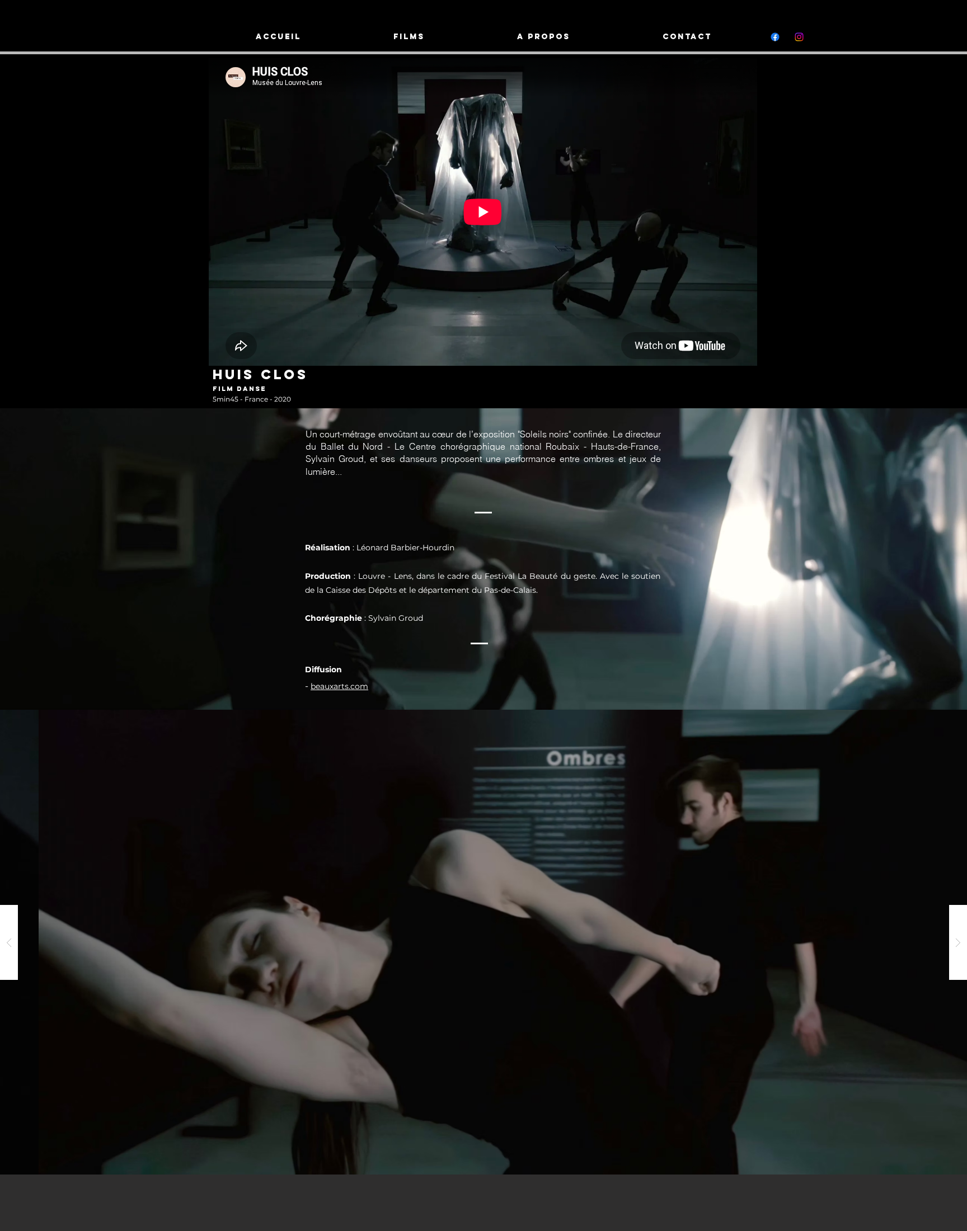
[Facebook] (775, 37)
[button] (483, 942)
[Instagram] (799, 37)
